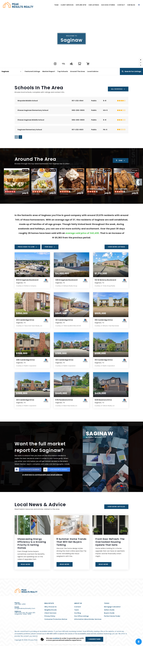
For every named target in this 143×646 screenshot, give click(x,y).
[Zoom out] (140, 62)
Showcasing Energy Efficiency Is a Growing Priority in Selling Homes (32, 543)
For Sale (49, 247)
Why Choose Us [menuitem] (50, 607)
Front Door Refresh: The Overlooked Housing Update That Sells (110, 542)
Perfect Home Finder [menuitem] (112, 616)
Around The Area (77, 71)
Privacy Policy (33, 640)
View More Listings (116, 247)
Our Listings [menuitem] (94, 5)
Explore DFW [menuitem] (81, 5)
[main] (71, 289)
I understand (94, 639)
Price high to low (26, 247)
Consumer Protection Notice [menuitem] (55, 619)
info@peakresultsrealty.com (25, 608)
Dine (120, 160)
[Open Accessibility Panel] (138, 641)
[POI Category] (55, 64)
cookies (56, 638)
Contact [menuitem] (121, 5)
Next (139, 182)
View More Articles (116, 507)
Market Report (48, 71)
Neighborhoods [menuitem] (50, 610)
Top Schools (62, 71)
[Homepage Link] (18, 5)
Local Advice (92, 71)
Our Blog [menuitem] (131, 5)
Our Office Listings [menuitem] (81, 616)
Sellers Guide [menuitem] (109, 610)
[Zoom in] (140, 59)
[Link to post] (32, 525)
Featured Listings (32, 71)
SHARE (26, 170)
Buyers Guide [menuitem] (109, 613)
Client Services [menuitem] (67, 5)
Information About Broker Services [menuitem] (87, 619)
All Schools (116, 89)
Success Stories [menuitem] (108, 5)
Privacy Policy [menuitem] (49, 616)
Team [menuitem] (56, 5)
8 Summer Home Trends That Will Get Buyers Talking (71, 542)
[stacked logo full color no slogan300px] (26, 590)
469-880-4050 (20, 604)
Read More (25, 564)
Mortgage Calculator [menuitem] (112, 607)
